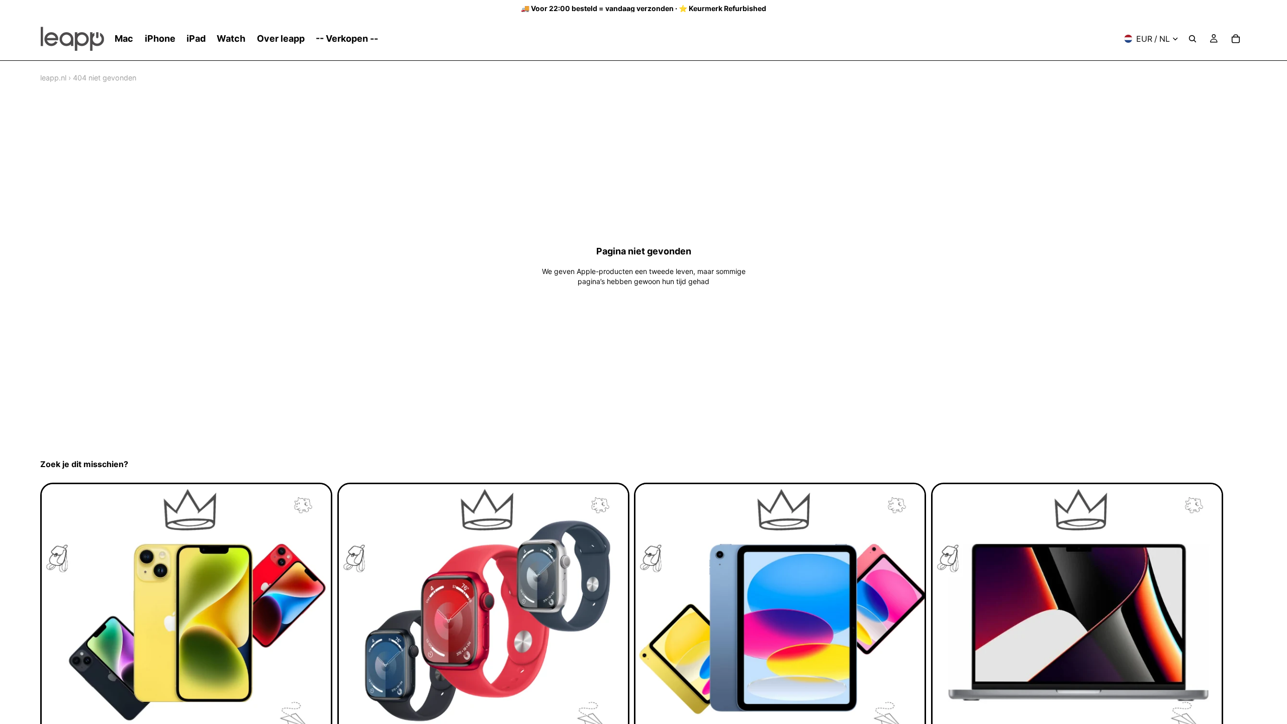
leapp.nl (53, 77)
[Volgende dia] (1236, 631)
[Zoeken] (1192, 39)
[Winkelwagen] (1236, 39)
